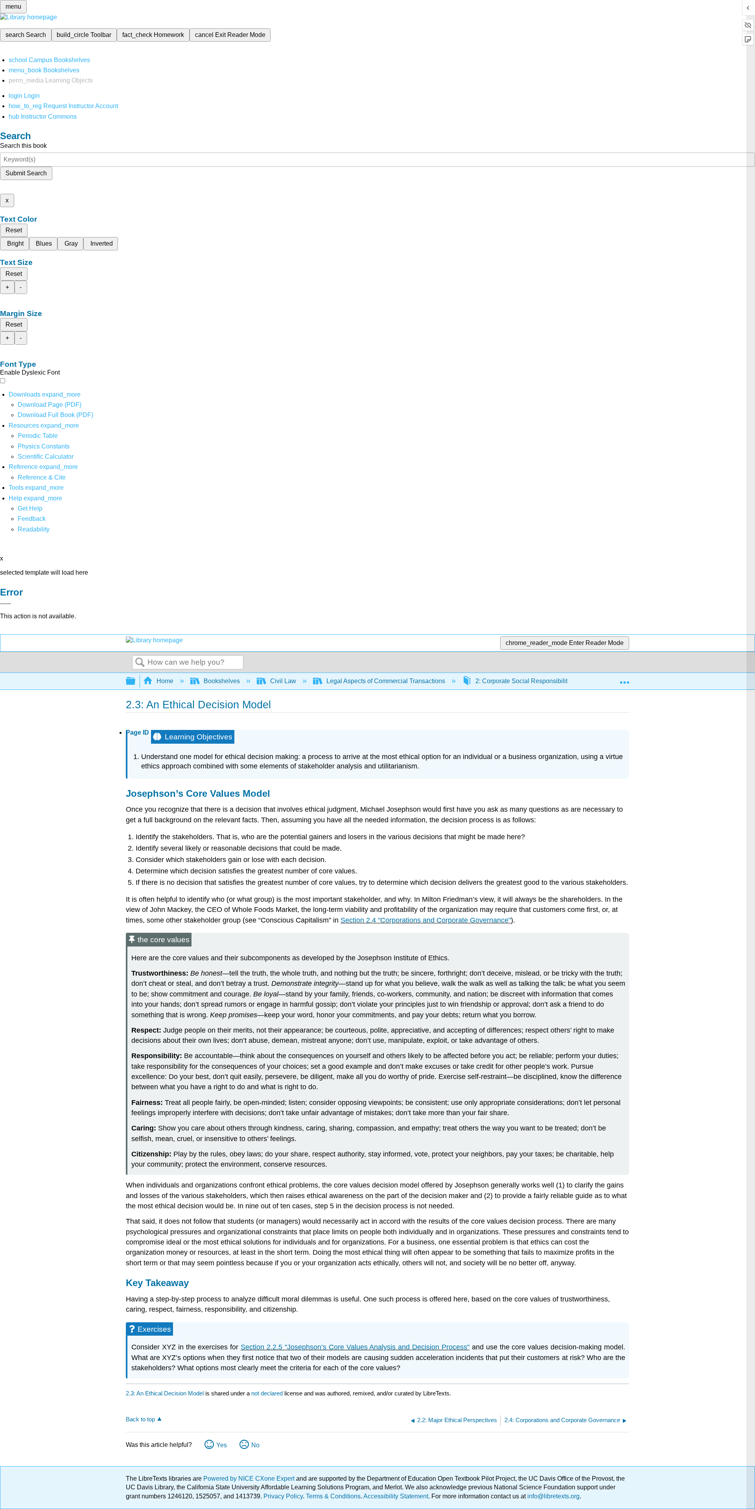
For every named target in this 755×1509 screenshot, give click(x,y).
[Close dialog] (5, 603)
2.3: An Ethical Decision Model (165, 1393)
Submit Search (26, 173)
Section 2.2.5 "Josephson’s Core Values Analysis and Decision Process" (355, 1347)
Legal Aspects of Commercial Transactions (386, 681)
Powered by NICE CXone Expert (249, 1478)
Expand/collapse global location (624, 679)
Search (140, 662)
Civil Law (283, 681)
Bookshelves (221, 681)
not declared (267, 1393)
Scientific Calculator (46, 456)
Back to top (140, 1419)
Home (165, 681)
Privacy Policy (283, 1496)
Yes (221, 1445)
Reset (14, 230)
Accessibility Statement (395, 1496)
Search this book (23, 145)
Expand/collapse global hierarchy (135, 681)
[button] (32, 518)
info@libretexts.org (553, 1496)
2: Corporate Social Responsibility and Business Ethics (552, 681)
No (255, 1445)
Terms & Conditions (333, 1496)
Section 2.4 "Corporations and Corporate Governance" (426, 920)
